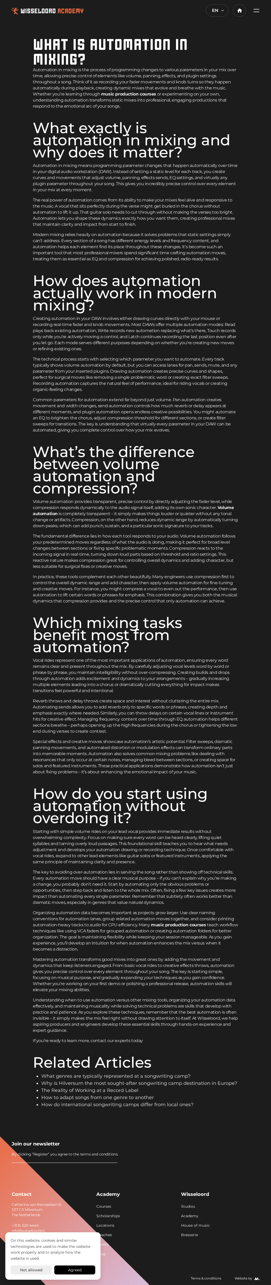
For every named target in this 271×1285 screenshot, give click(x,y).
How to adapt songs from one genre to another (97, 1097)
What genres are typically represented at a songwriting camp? (116, 1076)
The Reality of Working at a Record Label (89, 1090)
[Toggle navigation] (254, 10)
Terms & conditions (206, 1278)
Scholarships (108, 1216)
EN (215, 10)
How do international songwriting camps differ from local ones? (117, 1104)
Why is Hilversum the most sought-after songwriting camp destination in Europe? (139, 1083)
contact (98, 1040)
